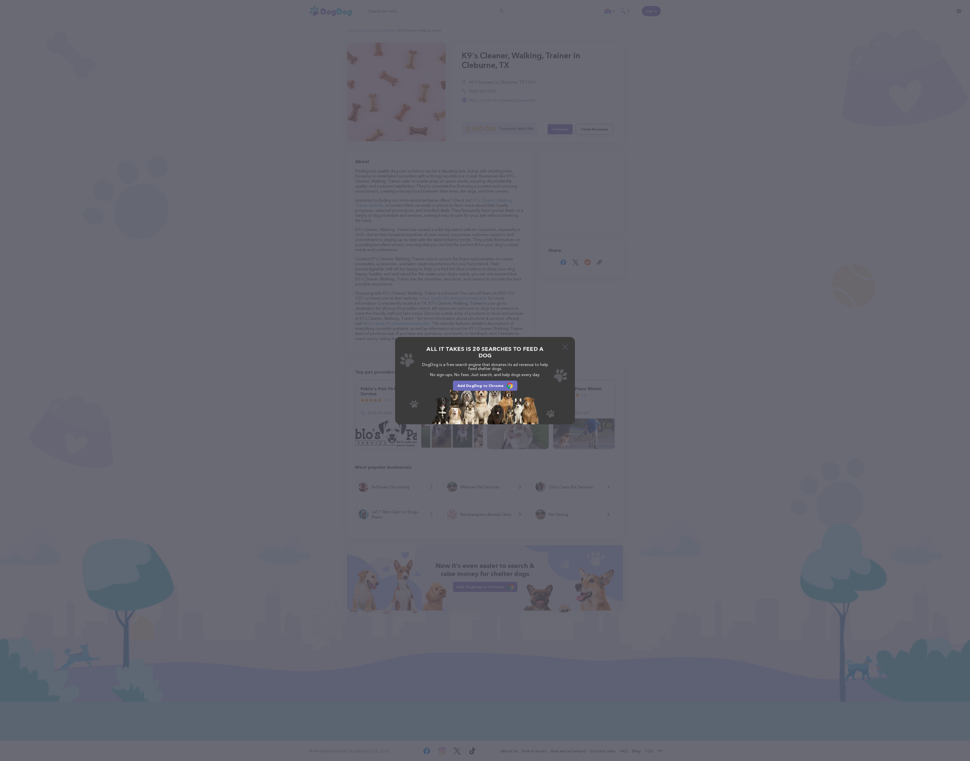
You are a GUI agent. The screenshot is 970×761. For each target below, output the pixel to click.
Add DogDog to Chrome (480, 385)
